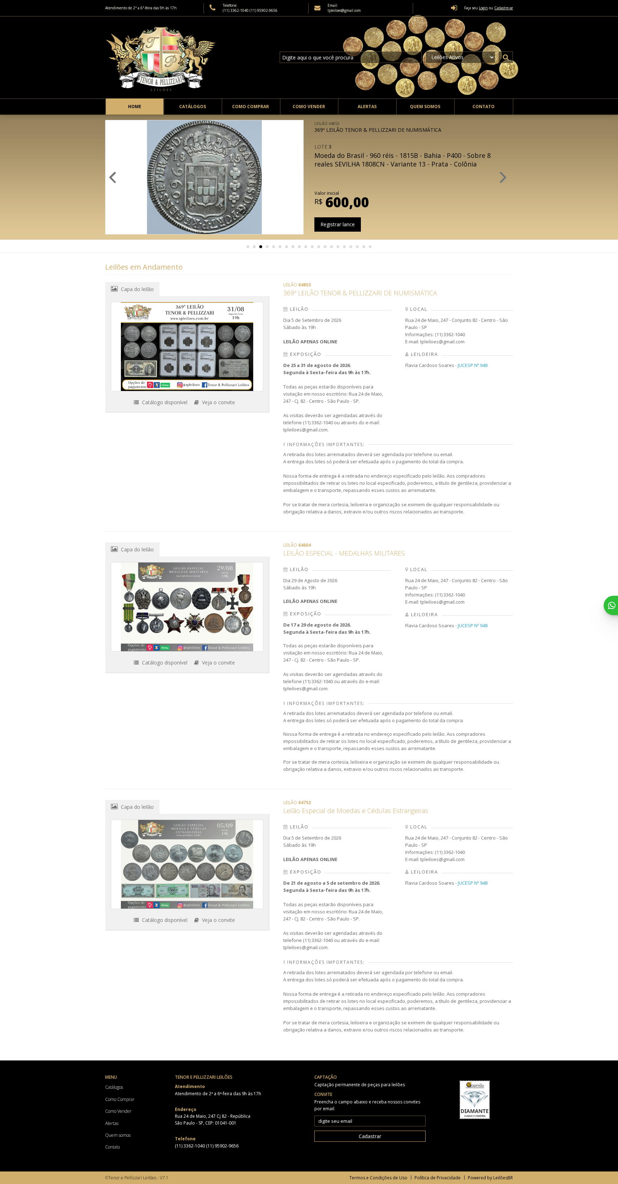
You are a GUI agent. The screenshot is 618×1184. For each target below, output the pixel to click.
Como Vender (309, 106)
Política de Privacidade (438, 1178)
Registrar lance (337, 224)
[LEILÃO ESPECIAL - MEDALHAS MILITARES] (187, 607)
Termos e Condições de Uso (378, 1178)
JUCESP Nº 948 (472, 365)
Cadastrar (370, 1136)
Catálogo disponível (164, 402)
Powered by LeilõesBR (490, 1178)
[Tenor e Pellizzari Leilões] (162, 57)
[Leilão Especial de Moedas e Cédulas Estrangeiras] (187, 864)
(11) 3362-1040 (236, 10)
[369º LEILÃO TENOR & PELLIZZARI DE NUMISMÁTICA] (187, 346)
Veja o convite (218, 402)
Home (134, 106)
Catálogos (192, 106)
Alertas (367, 106)
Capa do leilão (136, 289)
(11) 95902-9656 (264, 10)
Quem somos (425, 106)
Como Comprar (250, 106)
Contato (483, 106)
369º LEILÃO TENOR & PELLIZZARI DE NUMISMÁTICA (377, 127)
